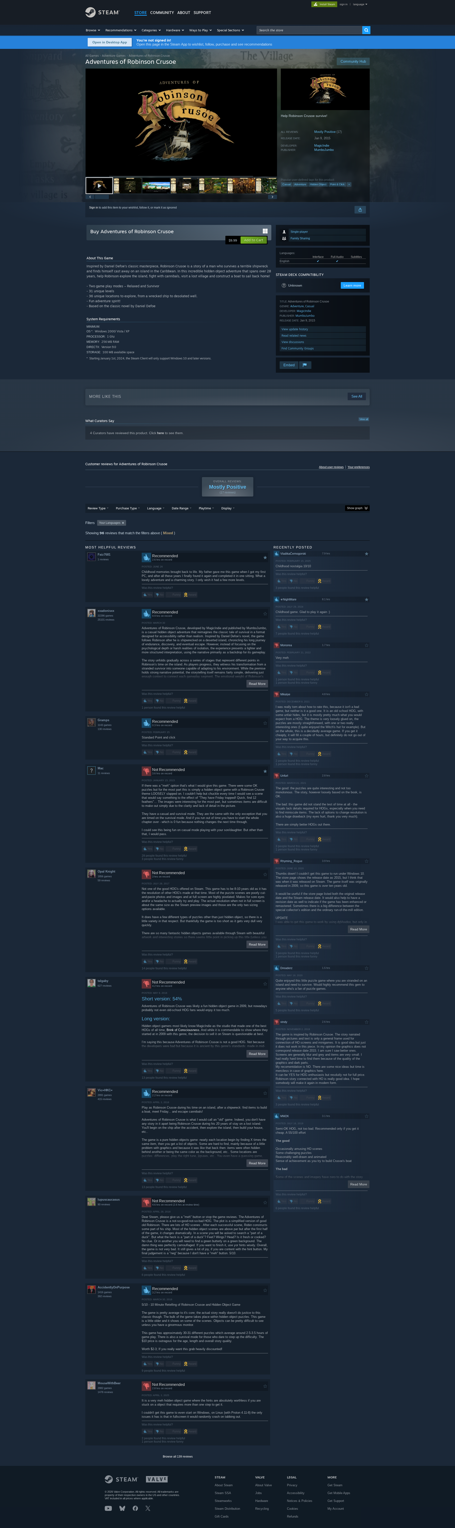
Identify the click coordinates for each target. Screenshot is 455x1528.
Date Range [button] (180, 508)
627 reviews (105, 985)
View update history (295, 329)
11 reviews (104, 773)
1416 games (105, 1292)
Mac (101, 768)
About (183, 12)
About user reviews (331, 467)
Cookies (292, 1508)
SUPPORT (202, 12)
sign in (343, 4)
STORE (140, 12)
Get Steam (335, 1485)
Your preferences (359, 467)
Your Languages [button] (109, 523)
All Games (92, 55)
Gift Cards (222, 1516)
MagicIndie (321, 145)
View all (363, 419)
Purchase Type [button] (126, 508)
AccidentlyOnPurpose (114, 1287)
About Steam (224, 1485)
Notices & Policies (299, 1501)
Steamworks (223, 1501)
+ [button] (349, 184)
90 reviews (104, 1204)
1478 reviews (105, 1392)
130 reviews (105, 729)
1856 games (105, 876)
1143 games (105, 725)
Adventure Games (114, 55)
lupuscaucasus (109, 1199)
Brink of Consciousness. (183, 1030)
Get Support (336, 1501)
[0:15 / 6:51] (181, 122)
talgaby (103, 981)
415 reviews (105, 1099)
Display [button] (226, 508)
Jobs (258, 1493)
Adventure (300, 184)
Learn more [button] (352, 285)
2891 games (105, 1095)
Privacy (292, 1485)
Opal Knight (106, 871)
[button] (93, 30)
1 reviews (103, 559)
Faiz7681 (104, 554)
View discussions (293, 342)
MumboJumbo (324, 150)
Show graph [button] (355, 508)
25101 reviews (106, 619)
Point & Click (337, 184)
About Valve (263, 1485)
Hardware (261, 1501)
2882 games (105, 1388)
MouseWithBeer (109, 1383)
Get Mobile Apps (339, 1493)
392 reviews (105, 1296)
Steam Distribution (227, 1508)
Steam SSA (223, 1493)
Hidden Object (318, 184)
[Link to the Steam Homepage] (102, 16)
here (160, 433)
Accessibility (296, 1493)
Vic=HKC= (105, 1090)
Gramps (103, 720)
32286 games (105, 615)
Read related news (294, 335)
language (358, 4)
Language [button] (154, 508)
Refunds (292, 1516)
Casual (286, 184)
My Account (336, 1508)
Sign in (93, 207)
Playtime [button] (205, 508)
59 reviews (104, 880)
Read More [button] (257, 684)
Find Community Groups (298, 348)
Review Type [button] (96, 508)
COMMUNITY (162, 12)
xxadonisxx (106, 611)
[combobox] (309, 30)
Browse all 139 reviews (178, 1456)
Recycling (262, 1508)
